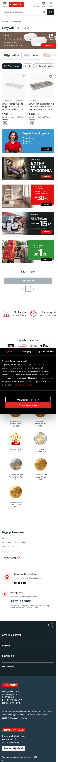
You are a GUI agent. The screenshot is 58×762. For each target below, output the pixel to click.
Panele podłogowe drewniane (14, 542)
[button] (36, 4)
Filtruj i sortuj (13, 65)
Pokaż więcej (28, 280)
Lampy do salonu (9, 547)
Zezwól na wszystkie (28, 405)
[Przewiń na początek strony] (50, 625)
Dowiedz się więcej (23, 385)
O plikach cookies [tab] (45, 351)
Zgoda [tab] (9, 351)
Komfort (5, 22)
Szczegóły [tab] (26, 351)
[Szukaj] (50, 12)
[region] (28, 314)
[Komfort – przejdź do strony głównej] (10, 685)
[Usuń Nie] (25, 65)
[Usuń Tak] (36, 65)
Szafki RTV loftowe (10, 551)
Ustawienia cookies (26, 400)
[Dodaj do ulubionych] (24, 76)
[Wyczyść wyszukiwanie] (44, 12)
